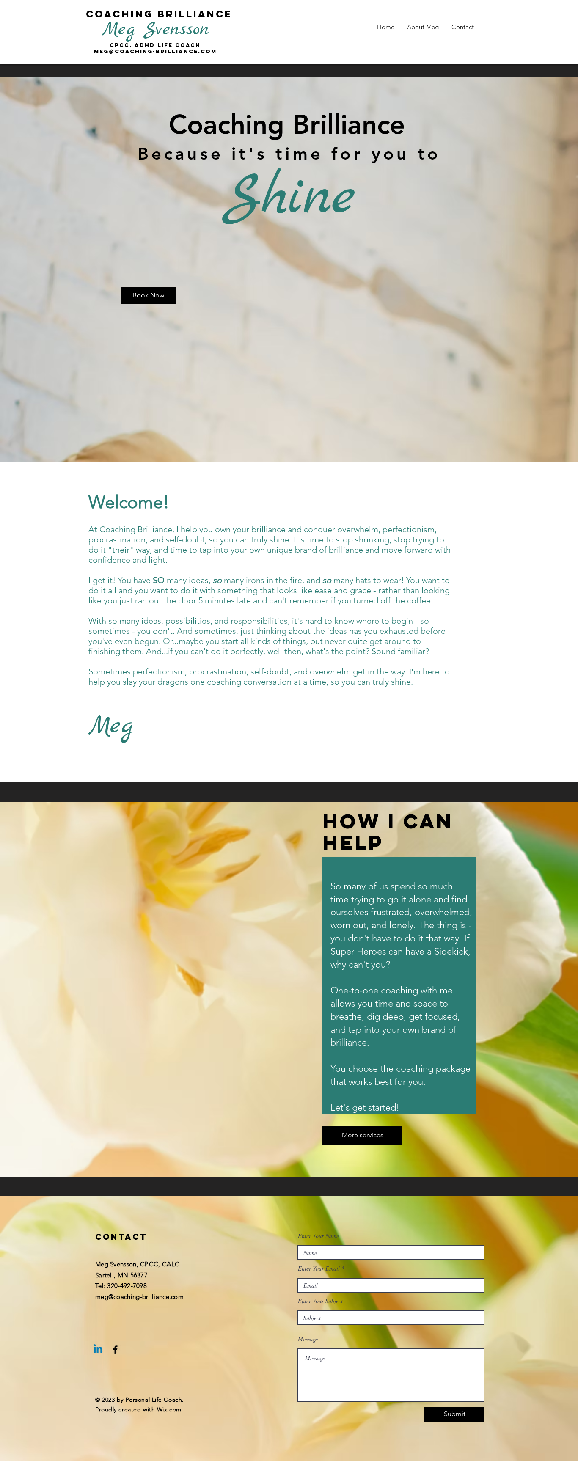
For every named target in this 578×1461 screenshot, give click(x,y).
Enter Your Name (318, 1236)
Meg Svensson (155, 29)
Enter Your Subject (320, 1301)
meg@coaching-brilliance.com (139, 1297)
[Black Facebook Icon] (115, 1349)
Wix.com (169, 1409)
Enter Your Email (319, 1268)
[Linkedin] (98, 1349)
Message (308, 1339)
